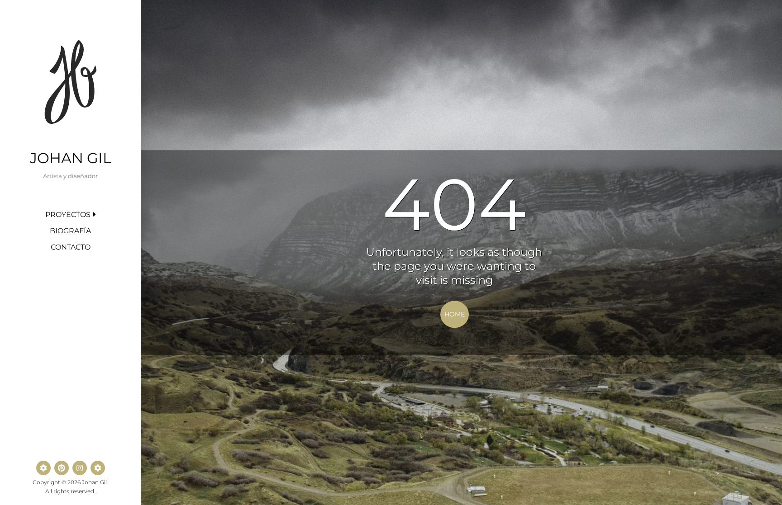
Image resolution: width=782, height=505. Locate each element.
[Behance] (43, 468)
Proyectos (68, 214)
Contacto (71, 247)
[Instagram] (79, 468)
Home (454, 314)
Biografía (70, 231)
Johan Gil (70, 158)
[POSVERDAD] (98, 468)
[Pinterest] (61, 468)
